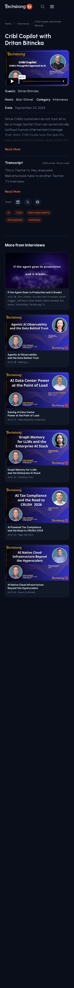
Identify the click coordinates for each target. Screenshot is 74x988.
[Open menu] (52, 6)
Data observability (38, 212)
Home (8, 23)
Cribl (19, 212)
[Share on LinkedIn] (18, 202)
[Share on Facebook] (37, 202)
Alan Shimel (24, 99)
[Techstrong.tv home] (18, 6)
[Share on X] (27, 202)
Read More (12, 149)
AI (8, 212)
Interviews (23, 23)
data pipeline (14, 219)
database (34, 219)
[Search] (42, 6)
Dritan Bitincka (28, 91)
